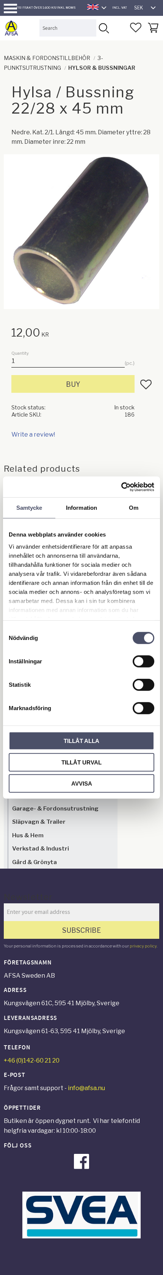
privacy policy (143, 946)
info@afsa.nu (86, 1088)
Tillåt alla (81, 741)
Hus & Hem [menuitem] (28, 835)
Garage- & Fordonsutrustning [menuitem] (55, 808)
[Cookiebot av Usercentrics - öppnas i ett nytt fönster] (121, 487)
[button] (10, 8)
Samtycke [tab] (29, 507)
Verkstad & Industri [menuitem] (40, 848)
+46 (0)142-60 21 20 (32, 1060)
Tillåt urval (81, 762)
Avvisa (81, 783)
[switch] (143, 661)
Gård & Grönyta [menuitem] (34, 862)
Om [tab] (133, 507)
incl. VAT (119, 7)
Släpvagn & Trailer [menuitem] (39, 821)
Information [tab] (81, 507)
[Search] (103, 27)
